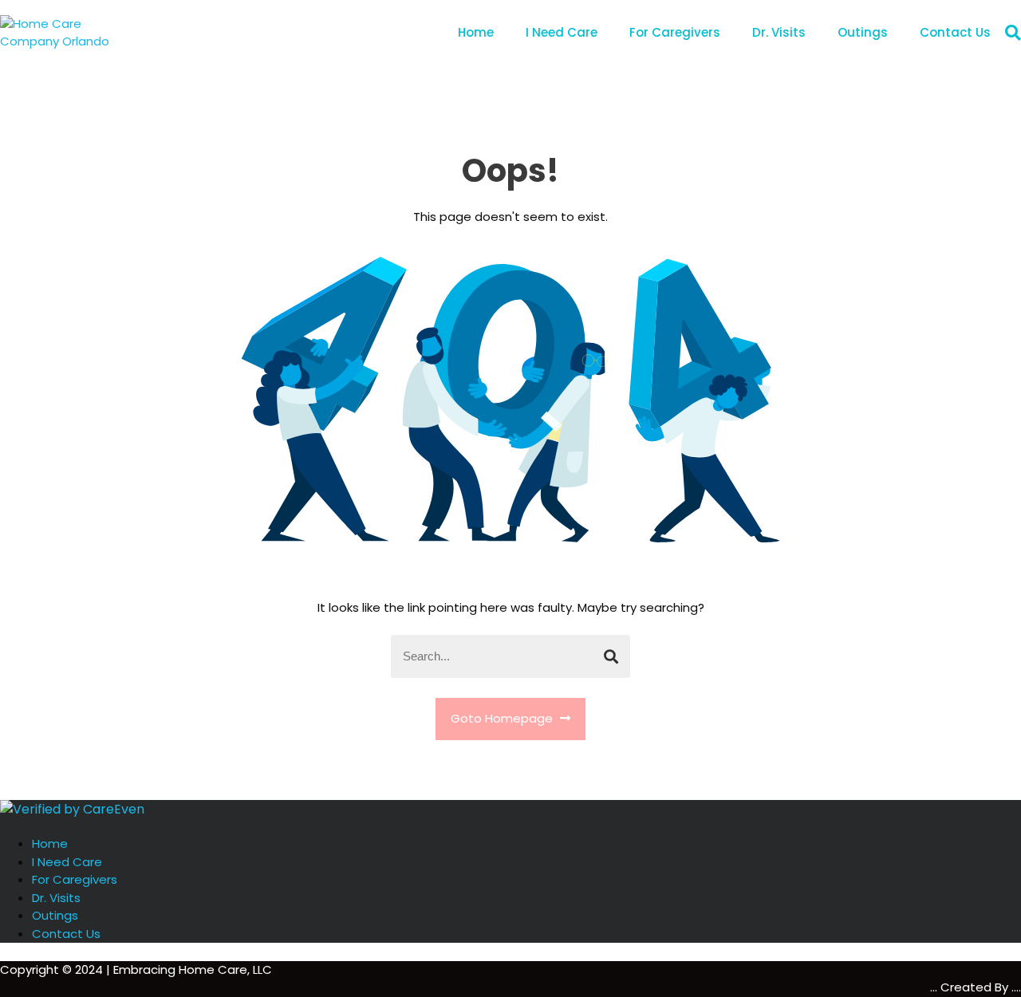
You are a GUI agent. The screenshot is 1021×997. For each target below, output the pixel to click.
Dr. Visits (779, 32)
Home (476, 32)
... (935, 987)
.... (1016, 987)
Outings (863, 32)
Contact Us (955, 32)
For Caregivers (674, 32)
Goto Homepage (503, 718)
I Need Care (561, 32)
